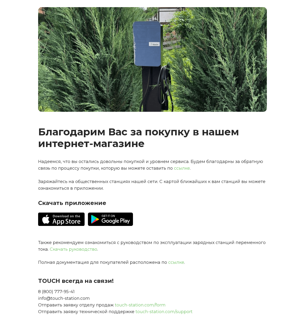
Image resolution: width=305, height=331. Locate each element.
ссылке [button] (182, 168)
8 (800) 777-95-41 (56, 291)
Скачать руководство (73, 249)
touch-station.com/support (164, 311)
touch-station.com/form (140, 305)
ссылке (176, 262)
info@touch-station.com (64, 298)
